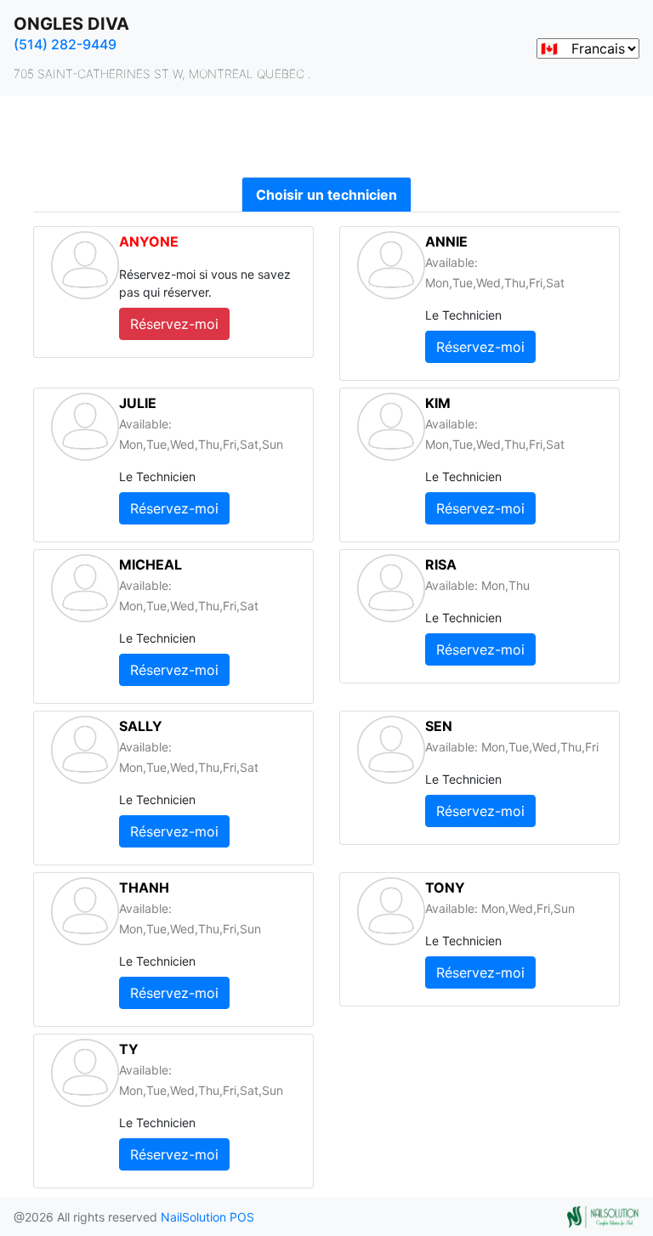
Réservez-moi (174, 323)
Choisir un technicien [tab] (326, 194)
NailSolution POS (207, 1217)
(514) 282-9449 (65, 44)
